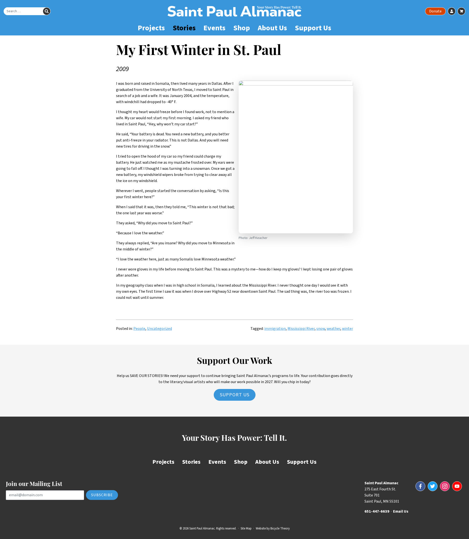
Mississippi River (301, 328)
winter (347, 328)
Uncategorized (159, 328)
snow (320, 328)
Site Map (246, 528)
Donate (435, 11)
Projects (151, 28)
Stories (184, 28)
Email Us (400, 511)
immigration (275, 328)
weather (333, 328)
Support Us (313, 28)
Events (214, 28)
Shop (241, 28)
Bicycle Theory (280, 528)
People (139, 328)
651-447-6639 (376, 511)
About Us (272, 28)
